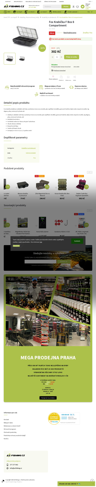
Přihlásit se (63, 261)
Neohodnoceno (69, 33)
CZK (90, 1)
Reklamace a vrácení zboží (33, 1)
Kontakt (8, 1)
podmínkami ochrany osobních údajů (56, 265)
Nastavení (16, 246)
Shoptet (11, 482)
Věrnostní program (50, 1)
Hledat (66, 6)
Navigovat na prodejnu (48, 398)
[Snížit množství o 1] (52, 57)
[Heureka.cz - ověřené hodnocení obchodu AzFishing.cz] (70, 418)
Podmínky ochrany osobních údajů (14, 435)
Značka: (87, 32)
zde (41, 242)
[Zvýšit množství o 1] (61, 57)
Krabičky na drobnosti (29, 148)
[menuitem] (8, 12)
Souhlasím (77, 241)
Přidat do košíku (71, 57)
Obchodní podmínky (10, 432)
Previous (88, 172)
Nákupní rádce (18, 1)
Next (91, 172)
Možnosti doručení (60, 71)
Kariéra (61, 1)
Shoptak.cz (19, 482)
